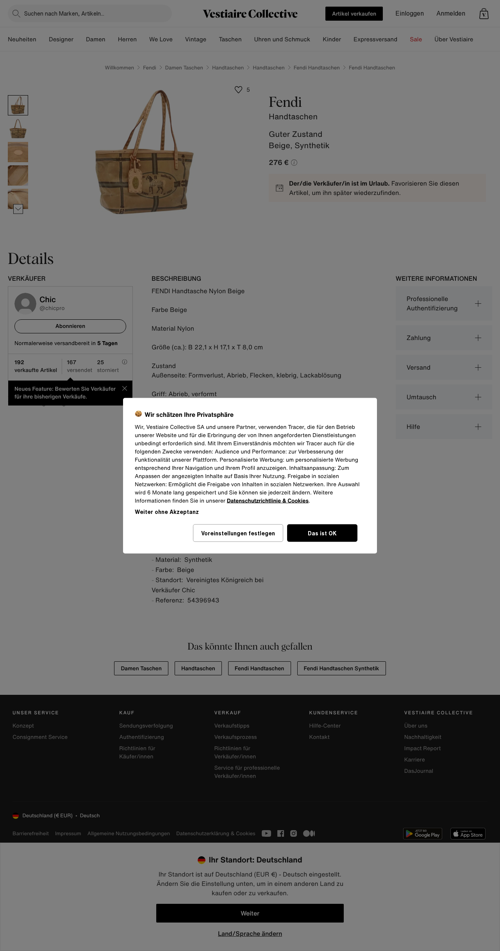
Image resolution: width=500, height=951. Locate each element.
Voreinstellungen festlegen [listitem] (238, 533)
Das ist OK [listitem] (322, 533)
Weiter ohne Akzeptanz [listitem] (167, 511)
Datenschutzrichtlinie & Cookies (268, 500)
